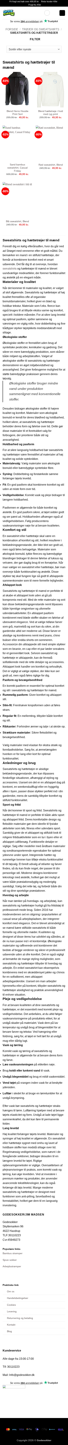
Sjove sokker (10, 1260)
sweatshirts (10, 268)
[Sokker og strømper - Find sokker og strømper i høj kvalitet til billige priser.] (22, 13)
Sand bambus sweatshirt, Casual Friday (17, 167)
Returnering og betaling (20, 1318)
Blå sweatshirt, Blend (17, 221)
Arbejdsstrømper (12, 1266)
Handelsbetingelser (17, 1298)
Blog (9, 1331)
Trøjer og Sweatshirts (40, 29)
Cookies (11, 1304)
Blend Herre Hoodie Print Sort (17, 113)
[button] (47, 13)
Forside (12, 29)
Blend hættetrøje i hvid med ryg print (50, 113)
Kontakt (11, 1324)
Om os (10, 1291)
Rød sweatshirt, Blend (51, 164)
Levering (12, 1311)
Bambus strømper (12, 1253)
